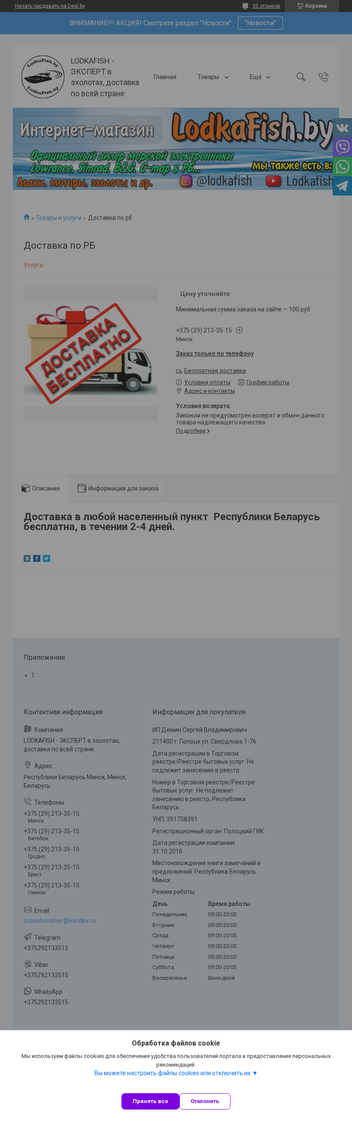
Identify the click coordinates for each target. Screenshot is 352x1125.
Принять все (150, 1101)
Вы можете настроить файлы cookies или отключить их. (173, 1073)
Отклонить (205, 1101)
